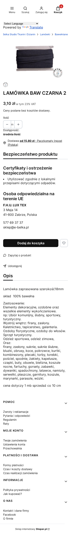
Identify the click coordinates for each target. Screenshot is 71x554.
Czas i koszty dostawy (17, 469)
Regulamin (10, 419)
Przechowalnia (12, 448)
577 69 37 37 (13, 222)
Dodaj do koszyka (30, 243)
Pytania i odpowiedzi (16, 415)
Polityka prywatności (16, 489)
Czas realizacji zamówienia (20, 473)
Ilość (6, 117)
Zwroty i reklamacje (15, 411)
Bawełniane (61, 34)
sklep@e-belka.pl (16, 227)
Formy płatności (13, 465)
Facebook (9, 514)
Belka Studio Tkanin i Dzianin (19, 34)
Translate (36, 27)
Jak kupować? (12, 493)
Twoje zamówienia (15, 440)
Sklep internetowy (31, 528)
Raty (6, 423)
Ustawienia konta (14, 444)
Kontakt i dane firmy (16, 510)
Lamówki (45, 34)
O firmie (8, 518)
